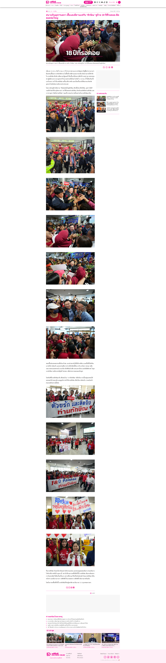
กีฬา (61, 5)
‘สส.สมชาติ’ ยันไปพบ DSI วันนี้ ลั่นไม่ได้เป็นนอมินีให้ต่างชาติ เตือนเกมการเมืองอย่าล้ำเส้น (68, 623)
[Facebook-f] (105, 657)
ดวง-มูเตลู (66, 5)
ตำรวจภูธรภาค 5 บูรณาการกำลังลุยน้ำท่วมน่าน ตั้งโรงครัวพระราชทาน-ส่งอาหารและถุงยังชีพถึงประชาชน (55, 645)
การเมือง (55, 11)
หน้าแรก (48, 5)
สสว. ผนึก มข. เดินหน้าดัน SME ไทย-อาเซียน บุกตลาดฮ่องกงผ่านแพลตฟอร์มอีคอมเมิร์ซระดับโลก (110, 645)
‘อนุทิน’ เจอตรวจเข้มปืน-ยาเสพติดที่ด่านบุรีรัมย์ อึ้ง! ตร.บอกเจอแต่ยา (63, 625)
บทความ (95, 5)
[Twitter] (71, 587)
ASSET (83, 5)
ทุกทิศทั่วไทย (83, 6)
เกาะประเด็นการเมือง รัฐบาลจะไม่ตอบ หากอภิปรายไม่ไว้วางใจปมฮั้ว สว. (64, 621)
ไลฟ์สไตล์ (76, 5)
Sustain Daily (103, 5)
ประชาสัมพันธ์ (111, 5)
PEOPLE (88, 5)
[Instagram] (118, 657)
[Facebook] (69, 587)
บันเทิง (56, 5)
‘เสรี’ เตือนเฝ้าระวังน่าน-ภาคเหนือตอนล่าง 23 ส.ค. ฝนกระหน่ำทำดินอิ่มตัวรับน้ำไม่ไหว (67, 627)
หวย (72, 5)
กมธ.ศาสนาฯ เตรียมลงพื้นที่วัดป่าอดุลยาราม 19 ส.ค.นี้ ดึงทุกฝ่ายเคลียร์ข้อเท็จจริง (66, 619)
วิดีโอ (118, 5)
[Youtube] (111, 657)
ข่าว (53, 5)
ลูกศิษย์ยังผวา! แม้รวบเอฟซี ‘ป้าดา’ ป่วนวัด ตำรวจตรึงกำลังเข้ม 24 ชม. (113, 98)
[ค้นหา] (119, 2)
